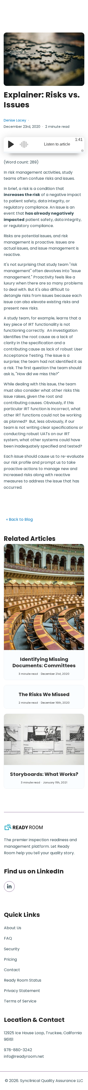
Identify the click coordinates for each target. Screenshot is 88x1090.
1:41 (79, 140)
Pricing (10, 959)
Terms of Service (20, 1001)
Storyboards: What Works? (44, 774)
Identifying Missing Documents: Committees (44, 662)
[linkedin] (9, 886)
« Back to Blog (19, 519)
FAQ (8, 938)
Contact (12, 970)
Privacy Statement (22, 990)
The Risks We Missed (44, 694)
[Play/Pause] (11, 144)
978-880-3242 (18, 1050)
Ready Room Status (22, 980)
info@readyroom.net (24, 1056)
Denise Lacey (15, 120)
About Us (12, 928)
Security (12, 949)
